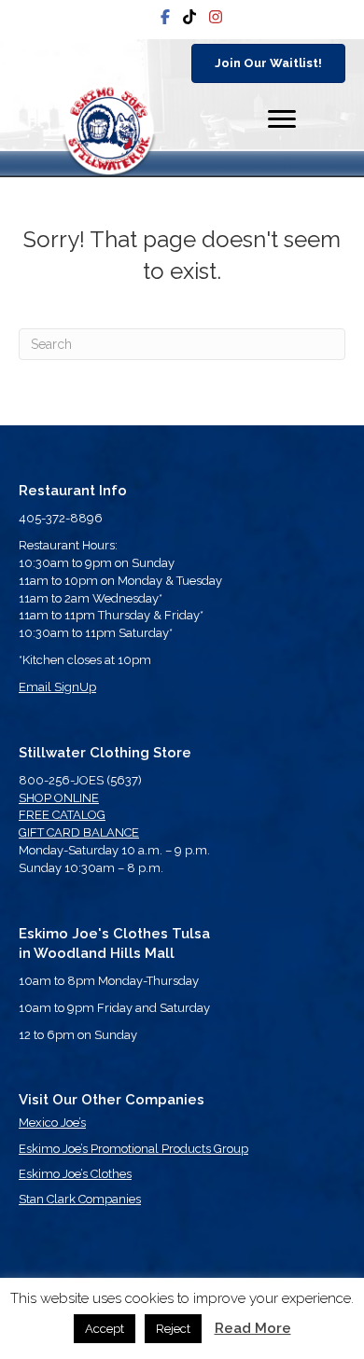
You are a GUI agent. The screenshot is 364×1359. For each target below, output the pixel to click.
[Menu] (281, 119)
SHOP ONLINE (59, 798)
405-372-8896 (61, 518)
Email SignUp (57, 687)
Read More (253, 1328)
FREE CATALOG (62, 815)
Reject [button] (173, 1329)
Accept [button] (104, 1329)
